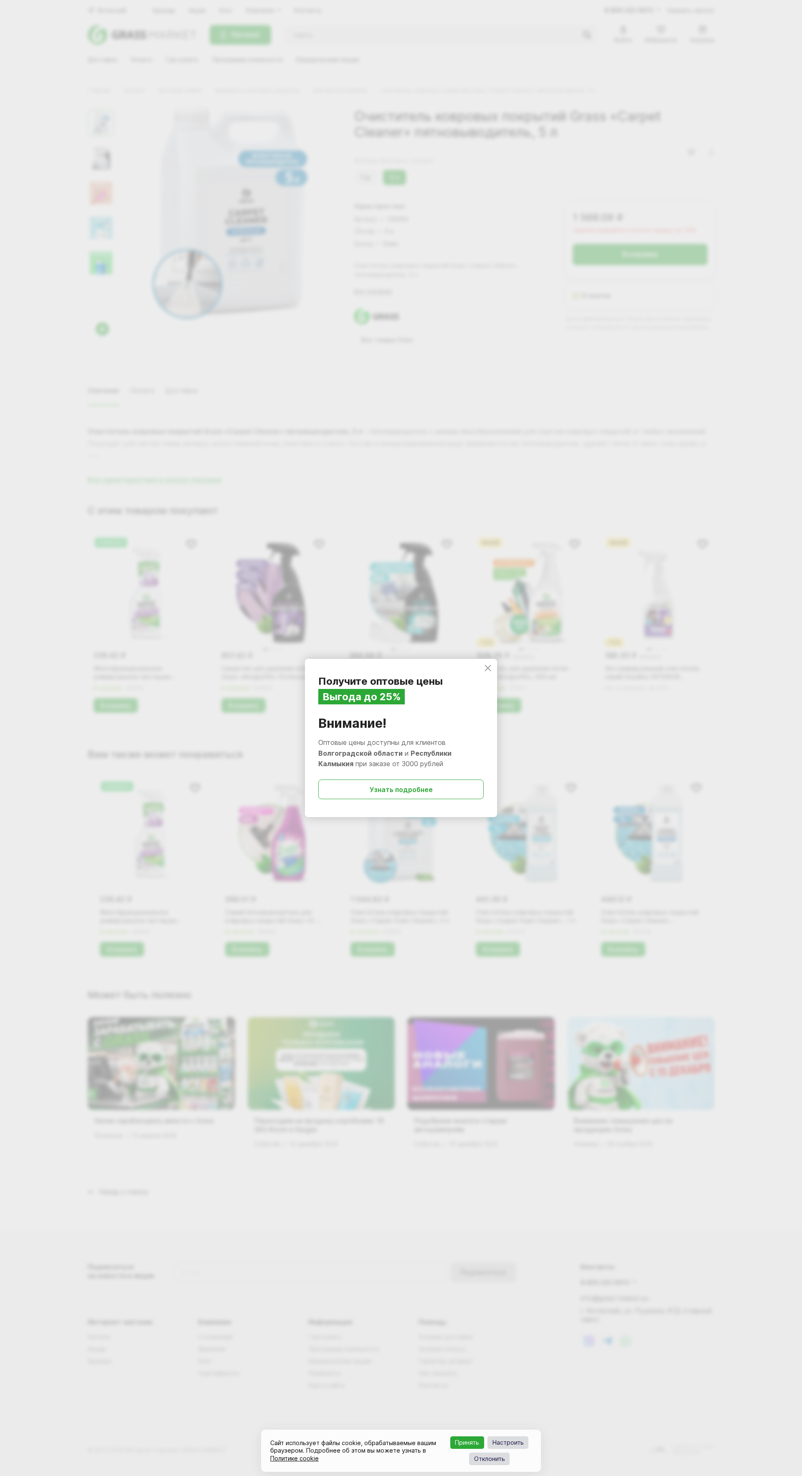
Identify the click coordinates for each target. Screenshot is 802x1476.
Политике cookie (294, 1458)
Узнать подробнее (401, 789)
